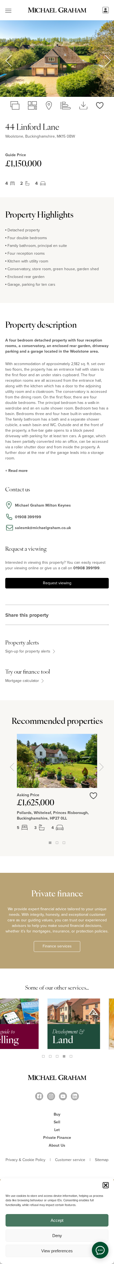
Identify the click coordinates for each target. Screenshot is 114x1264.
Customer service (70, 1160)
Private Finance (57, 1138)
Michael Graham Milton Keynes (43, 505)
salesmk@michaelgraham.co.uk (43, 528)
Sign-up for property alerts (28, 651)
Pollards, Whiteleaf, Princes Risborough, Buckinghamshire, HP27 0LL (53, 815)
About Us (57, 1145)
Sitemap (101, 1160)
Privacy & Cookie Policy (25, 1160)
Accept (57, 1220)
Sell (57, 1122)
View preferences (57, 1250)
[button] (105, 1185)
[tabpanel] (57, 787)
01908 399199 (86, 568)
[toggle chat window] (100, 1250)
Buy (57, 1114)
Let (57, 1130)
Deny (57, 1235)
